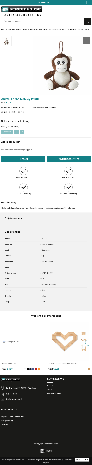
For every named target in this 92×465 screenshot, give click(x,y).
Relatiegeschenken (14, 29)
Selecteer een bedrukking (15, 121)
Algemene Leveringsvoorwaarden (12, 417)
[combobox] (42, 21)
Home (3, 29)
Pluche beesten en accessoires (55, 29)
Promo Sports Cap (9, 363)
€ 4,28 (7, 369)
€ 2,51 (53, 369)
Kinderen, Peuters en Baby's (32, 29)
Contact (50, 386)
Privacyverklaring (7, 420)
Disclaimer (5, 424)
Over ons (50, 389)
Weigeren (46, 463)
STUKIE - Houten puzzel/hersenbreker (63, 363)
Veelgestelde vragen (54, 393)
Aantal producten (10, 141)
